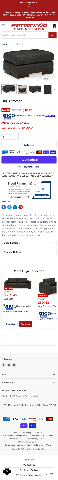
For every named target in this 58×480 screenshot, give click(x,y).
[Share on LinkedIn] (15, 207)
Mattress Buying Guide (27, 442)
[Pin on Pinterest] (20, 207)
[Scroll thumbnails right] (53, 89)
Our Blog (49, 445)
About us (16, 432)
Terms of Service (37, 435)
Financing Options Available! (17, 123)
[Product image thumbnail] (22, 89)
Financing (27, 432)
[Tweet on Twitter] (9, 207)
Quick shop (10, 324)
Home (4, 44)
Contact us (38, 432)
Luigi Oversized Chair (48, 306)
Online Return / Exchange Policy (14, 435)
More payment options (29, 167)
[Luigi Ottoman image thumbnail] (9, 89)
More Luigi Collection (29, 271)
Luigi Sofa (8, 298)
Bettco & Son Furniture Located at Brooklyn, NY (24, 445)
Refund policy (32, 438)
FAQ (43, 438)
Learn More (50, 115)
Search (50, 435)
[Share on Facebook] (3, 207)
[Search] (52, 35)
